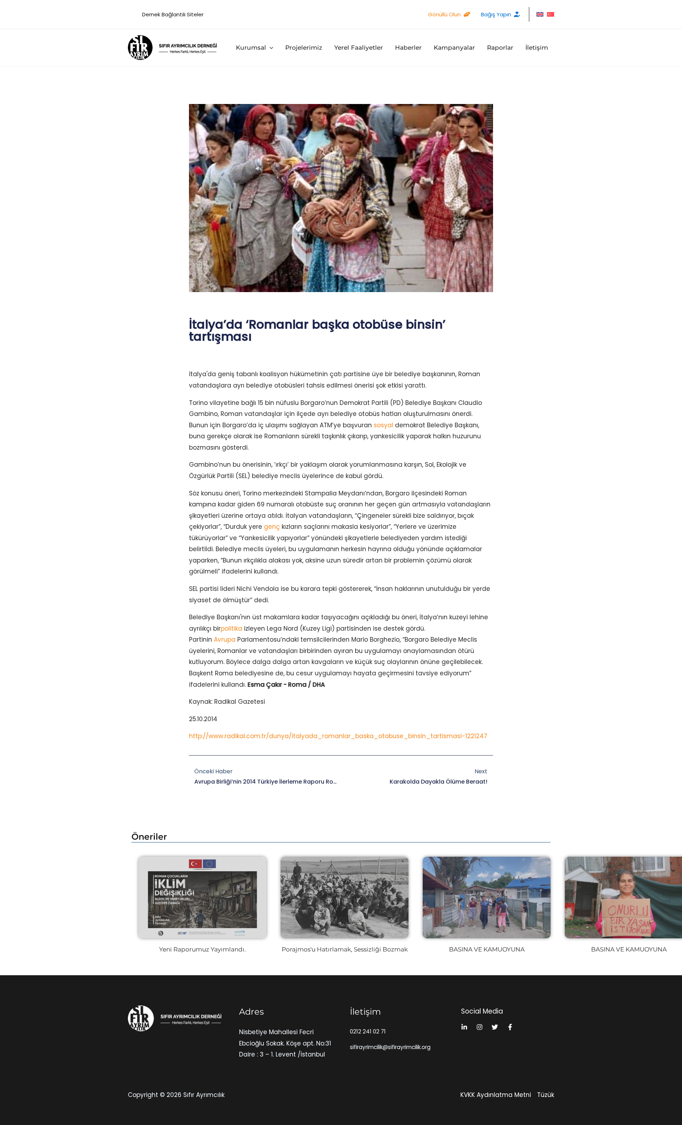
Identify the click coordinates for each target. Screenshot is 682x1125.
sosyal (383, 425)
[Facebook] (510, 1027)
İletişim (536, 47)
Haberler (408, 47)
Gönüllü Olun (444, 14)
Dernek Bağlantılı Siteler (173, 14)
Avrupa (225, 639)
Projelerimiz (303, 47)
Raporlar (500, 47)
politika (231, 628)
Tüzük (545, 1095)
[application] (269, 47)
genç (272, 526)
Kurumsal (251, 47)
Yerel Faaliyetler (358, 47)
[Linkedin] (464, 1027)
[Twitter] (495, 1027)
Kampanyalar (454, 47)
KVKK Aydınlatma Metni (495, 1095)
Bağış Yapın (496, 14)
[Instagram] (479, 1027)
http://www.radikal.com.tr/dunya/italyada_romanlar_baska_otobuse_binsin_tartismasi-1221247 (338, 736)
